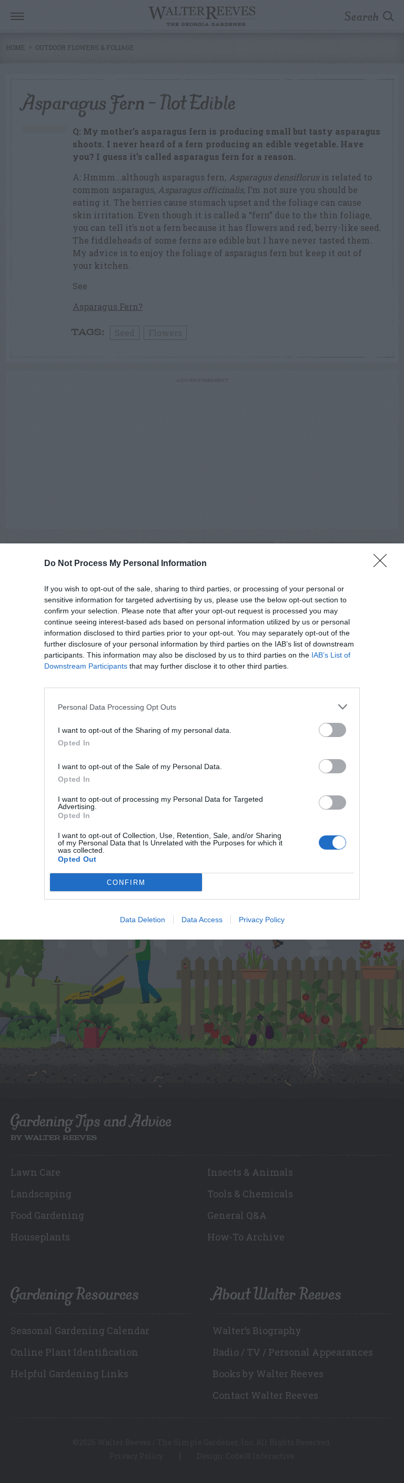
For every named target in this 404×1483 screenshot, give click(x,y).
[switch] (332, 730)
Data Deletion (142, 919)
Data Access (202, 919)
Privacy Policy (262, 919)
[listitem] (202, 706)
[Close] (383, 564)
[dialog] (202, 741)
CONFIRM (126, 882)
